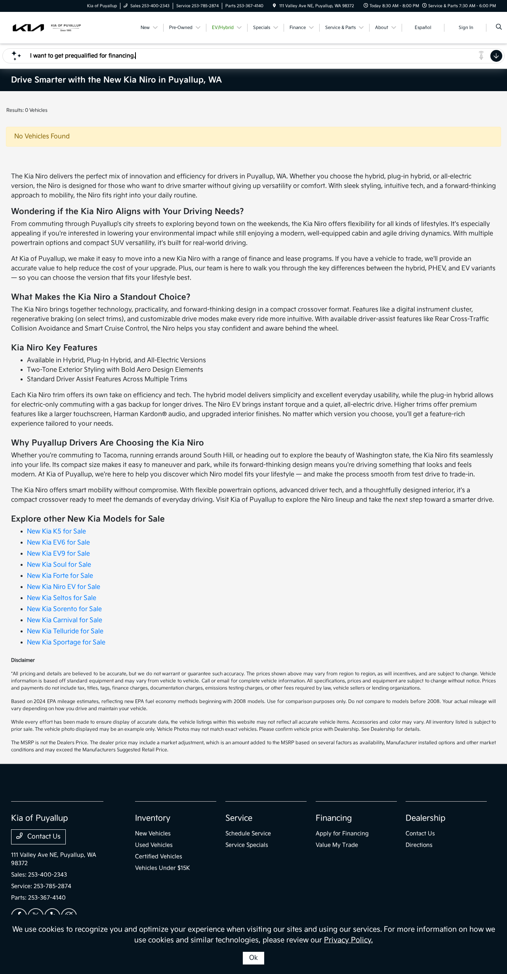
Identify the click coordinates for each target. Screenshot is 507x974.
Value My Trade (337, 845)
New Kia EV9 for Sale (58, 554)
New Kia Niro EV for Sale (63, 587)
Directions (419, 845)
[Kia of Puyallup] (47, 27)
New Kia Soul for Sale (59, 565)
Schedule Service (248, 833)
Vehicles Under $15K (162, 868)
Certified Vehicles (158, 856)
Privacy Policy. (348, 940)
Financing (334, 818)
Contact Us (43, 836)
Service (238, 818)
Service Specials (246, 845)
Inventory (152, 818)
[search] (499, 27)
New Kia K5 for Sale (56, 531)
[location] (274, 6)
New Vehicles (153, 833)
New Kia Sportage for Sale (66, 642)
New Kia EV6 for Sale (58, 542)
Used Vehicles (154, 845)
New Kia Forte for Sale (60, 576)
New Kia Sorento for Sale (64, 609)
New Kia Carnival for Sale (64, 620)
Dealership (426, 818)
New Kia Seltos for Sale (61, 598)
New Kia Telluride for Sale (65, 631)
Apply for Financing (342, 833)
